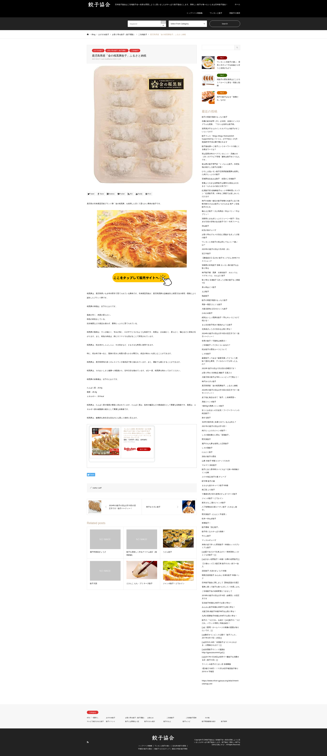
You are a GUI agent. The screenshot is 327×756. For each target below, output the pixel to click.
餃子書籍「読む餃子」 (211, 527)
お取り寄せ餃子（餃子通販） (117, 50)
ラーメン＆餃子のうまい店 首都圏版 (216, 664)
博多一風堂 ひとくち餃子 (212, 304)
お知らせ (150, 718)
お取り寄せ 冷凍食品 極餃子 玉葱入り (217, 372)
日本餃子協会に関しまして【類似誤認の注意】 (220, 582)
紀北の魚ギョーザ (209, 230)
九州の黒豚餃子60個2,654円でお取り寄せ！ (219, 615)
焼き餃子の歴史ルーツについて (214, 349)
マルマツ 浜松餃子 (209, 465)
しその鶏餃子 (207, 447)
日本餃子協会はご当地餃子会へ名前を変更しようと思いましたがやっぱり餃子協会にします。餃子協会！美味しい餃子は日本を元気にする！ (217, 742)
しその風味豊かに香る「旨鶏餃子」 (216, 435)
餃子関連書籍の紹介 (209, 721)
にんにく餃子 (207, 452)
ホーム (237, 4)
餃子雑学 (224, 721)
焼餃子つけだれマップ (162, 749)
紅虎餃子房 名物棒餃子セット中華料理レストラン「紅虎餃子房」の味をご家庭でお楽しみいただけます (221, 193)
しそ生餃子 (206, 353)
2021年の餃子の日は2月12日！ (214, 426)
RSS (88, 742)
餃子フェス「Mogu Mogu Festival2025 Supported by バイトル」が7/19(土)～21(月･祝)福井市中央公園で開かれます (220, 139)
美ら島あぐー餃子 (209, 287)
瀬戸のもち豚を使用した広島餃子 (215, 443)
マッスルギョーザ (209, 540)
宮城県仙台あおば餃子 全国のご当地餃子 (219, 178)
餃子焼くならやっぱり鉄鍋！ (213, 531)
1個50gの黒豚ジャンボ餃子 (213, 406)
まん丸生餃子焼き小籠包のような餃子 (217, 324)
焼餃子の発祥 (234, 13)
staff (99, 488)
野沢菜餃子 (206, 439)
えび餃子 (205, 291)
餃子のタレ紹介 (149, 721)
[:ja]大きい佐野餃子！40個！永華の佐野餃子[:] (220, 559)
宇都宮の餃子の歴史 (145, 749)
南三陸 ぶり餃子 (208, 489)
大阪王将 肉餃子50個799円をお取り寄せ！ (219, 611)
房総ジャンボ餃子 (209, 401)
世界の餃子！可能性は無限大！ (214, 341)
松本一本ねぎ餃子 (209, 518)
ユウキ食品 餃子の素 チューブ (214, 476)
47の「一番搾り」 (93, 718)
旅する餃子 (206, 417)
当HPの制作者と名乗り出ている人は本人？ (219, 422)
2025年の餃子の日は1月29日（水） (216, 249)
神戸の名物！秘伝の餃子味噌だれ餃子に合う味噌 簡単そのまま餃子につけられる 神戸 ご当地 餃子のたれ (220, 203)
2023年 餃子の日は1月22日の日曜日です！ (219, 368)
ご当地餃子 (135, 50)
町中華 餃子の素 (208, 481)
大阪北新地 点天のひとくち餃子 (214, 308)
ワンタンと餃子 (216, 13)
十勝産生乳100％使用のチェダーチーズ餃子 (219, 494)
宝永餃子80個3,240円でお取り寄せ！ (217, 603)
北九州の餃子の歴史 (179, 746)
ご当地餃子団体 (191, 718)
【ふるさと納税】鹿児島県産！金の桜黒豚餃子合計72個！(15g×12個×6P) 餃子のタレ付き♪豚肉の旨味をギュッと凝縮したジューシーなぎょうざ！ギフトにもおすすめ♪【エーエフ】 (137, 433)
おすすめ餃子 (98, 50)
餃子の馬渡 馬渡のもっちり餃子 (214, 117)
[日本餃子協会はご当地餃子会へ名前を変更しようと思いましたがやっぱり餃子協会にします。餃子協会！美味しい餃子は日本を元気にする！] (163, 740)
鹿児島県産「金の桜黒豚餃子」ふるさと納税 (220, 385)
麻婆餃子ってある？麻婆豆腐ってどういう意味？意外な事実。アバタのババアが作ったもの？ (220, 361)
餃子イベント (110, 721)
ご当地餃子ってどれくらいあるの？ (216, 345)
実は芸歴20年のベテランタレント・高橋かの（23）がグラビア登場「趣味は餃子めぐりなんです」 (221, 156)
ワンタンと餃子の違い (162, 746)
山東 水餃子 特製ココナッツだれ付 (216, 460)
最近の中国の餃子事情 (179, 749)
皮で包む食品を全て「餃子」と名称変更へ (219, 397)
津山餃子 (205, 226)
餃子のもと (167, 721)
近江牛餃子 (206, 253)
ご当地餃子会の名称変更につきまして (217, 591)
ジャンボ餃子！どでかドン (212, 498)
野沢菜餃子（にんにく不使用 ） (214, 514)
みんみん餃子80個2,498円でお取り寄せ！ (218, 607)
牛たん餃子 (206, 536)
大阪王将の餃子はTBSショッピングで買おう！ (220, 377)
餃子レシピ (186, 721)
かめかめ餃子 (207, 313)
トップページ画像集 (194, 13)
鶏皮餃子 (205, 296)
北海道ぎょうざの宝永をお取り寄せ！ (217, 329)
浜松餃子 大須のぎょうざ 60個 (214, 571)
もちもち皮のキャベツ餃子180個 (215, 485)
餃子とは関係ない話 (132, 721)
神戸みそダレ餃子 (209, 381)
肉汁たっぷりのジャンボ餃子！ (214, 430)
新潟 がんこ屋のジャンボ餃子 (214, 502)
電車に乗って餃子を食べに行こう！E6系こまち (221, 586)
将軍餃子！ (206, 523)
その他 (207, 718)
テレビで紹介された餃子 (95, 721)
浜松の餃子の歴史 (209, 456)
